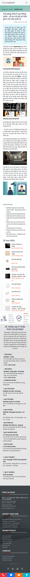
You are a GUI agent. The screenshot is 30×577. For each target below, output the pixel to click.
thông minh (5, 547)
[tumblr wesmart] (22, 568)
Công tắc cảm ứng (6, 541)
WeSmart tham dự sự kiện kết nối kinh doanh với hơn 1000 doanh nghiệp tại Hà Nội (16, 224)
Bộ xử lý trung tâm (6, 536)
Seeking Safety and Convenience (14, 228)
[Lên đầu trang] (25, 567)
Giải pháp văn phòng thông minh (10, 525)
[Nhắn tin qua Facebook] (11, 575)
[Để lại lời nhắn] (19, 575)
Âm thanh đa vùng (6, 538)
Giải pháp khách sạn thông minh (10, 527)
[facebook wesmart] (8, 568)
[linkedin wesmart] (12, 568)
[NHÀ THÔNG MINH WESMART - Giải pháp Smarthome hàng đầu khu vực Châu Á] (8, 3)
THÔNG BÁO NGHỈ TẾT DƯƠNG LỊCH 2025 (15, 216)
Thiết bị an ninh (6, 545)
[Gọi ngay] (3, 575)
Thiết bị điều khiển (6, 543)
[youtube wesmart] (17, 568)
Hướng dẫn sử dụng (7, 560)
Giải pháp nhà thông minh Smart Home (11, 519)
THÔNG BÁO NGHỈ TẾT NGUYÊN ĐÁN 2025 (15, 214)
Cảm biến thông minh (7, 539)
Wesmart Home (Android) (8, 556)
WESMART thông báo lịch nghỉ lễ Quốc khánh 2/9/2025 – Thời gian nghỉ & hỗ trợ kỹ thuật (16, 210)
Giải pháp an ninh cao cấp (8, 521)
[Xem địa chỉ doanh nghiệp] (26, 575)
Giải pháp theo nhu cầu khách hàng (10, 523)
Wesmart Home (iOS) (7, 558)
